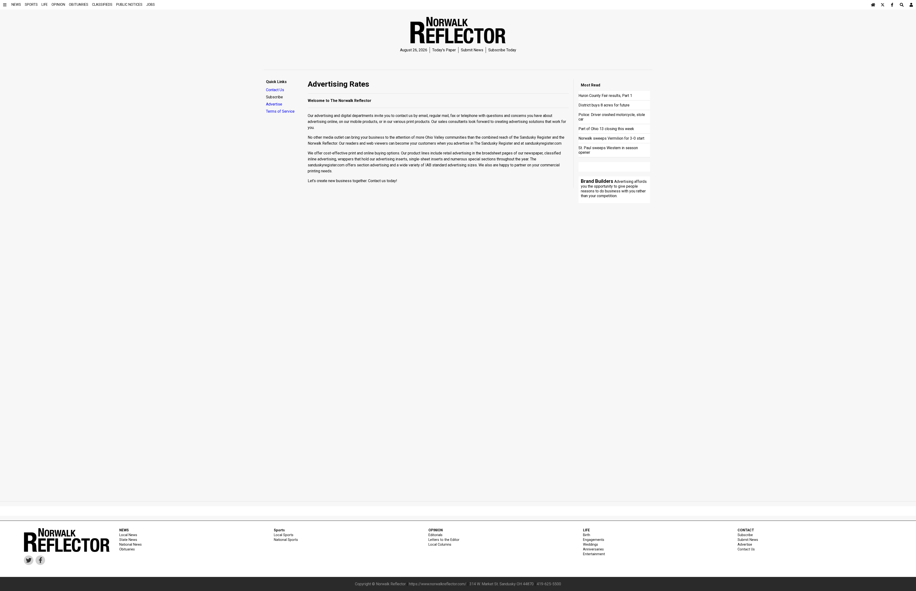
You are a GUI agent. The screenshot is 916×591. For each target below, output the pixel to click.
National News (130, 545)
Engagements (593, 540)
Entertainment (594, 554)
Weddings (590, 545)
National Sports (286, 540)
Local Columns (439, 545)
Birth (586, 535)
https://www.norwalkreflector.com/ (437, 584)
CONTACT (746, 530)
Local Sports (283, 535)
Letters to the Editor (443, 540)
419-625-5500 (549, 584)
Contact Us (275, 90)
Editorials (435, 535)
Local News (128, 535)
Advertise (274, 104)
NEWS (124, 530)
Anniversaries (593, 549)
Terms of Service (280, 111)
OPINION (435, 530)
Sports (279, 530)
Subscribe (274, 97)
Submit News (472, 50)
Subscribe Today (502, 50)
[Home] (873, 5)
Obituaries (127, 549)
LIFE (586, 530)
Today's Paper (444, 50)
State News (128, 540)
